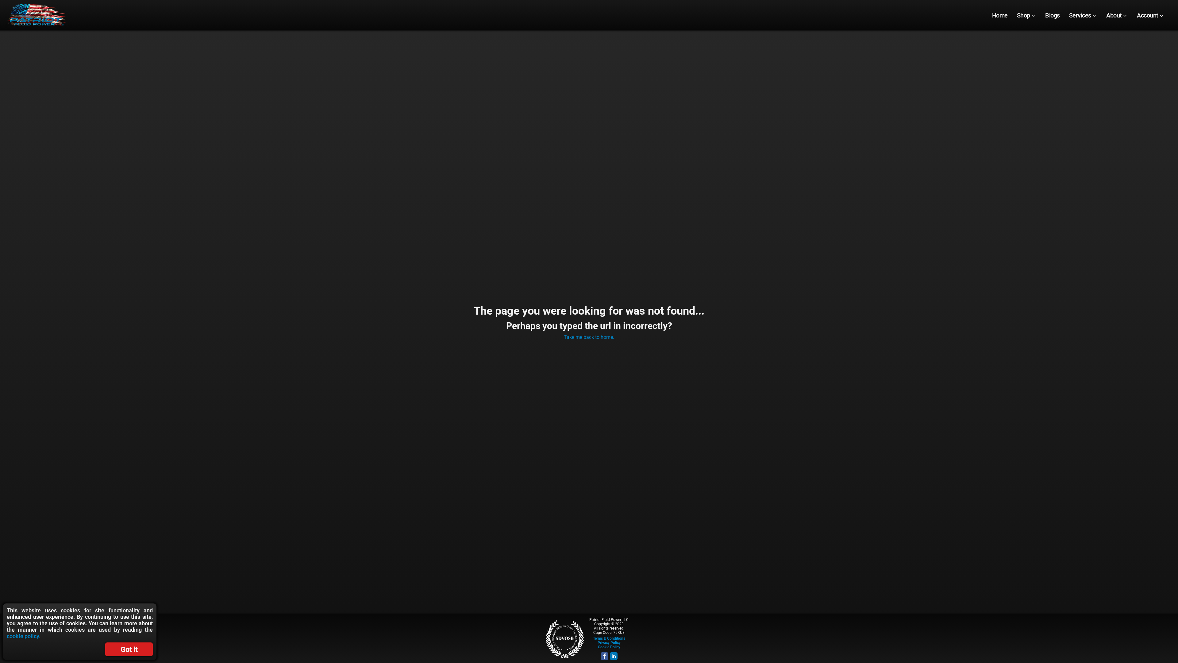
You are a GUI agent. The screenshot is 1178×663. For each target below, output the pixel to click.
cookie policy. (23, 636)
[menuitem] (999, 15)
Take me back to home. (589, 337)
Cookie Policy (609, 647)
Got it (129, 649)
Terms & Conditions (609, 638)
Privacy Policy (609, 643)
